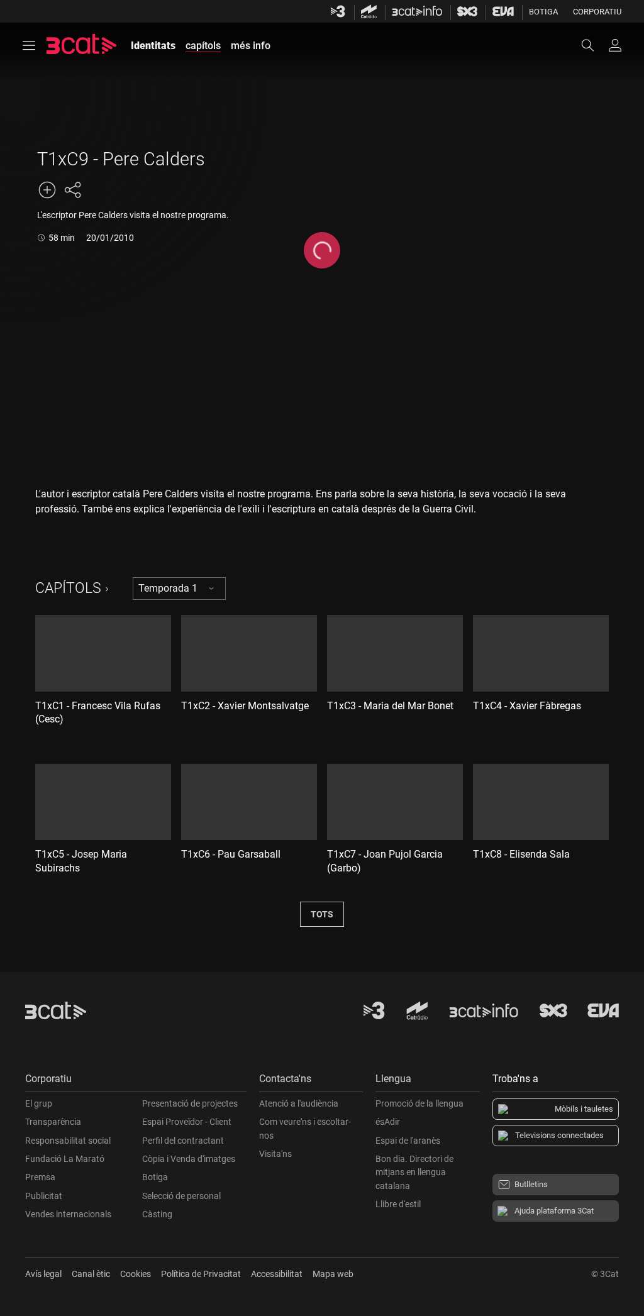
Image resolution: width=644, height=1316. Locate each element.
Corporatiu (597, 11)
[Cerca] (594, 45)
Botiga (543, 11)
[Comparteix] (72, 190)
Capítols (68, 588)
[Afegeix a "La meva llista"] (47, 190)
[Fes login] (615, 45)
